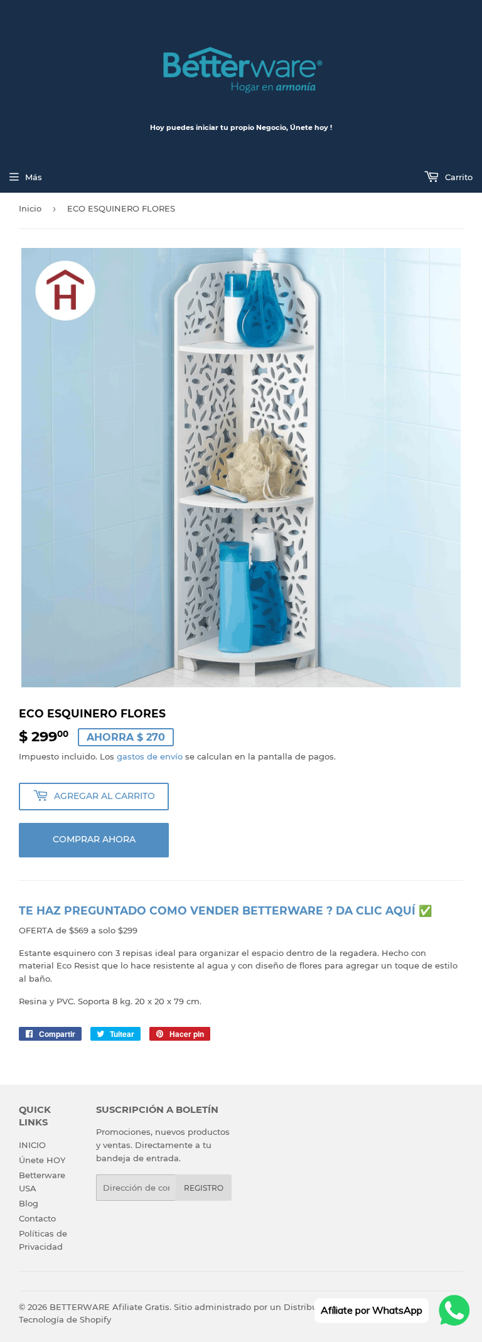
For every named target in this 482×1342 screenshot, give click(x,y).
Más (33, 177)
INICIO (32, 1145)
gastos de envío (150, 756)
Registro (203, 1188)
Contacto (37, 1218)
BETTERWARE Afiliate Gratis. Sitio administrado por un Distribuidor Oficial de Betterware (238, 1307)
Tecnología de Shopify (65, 1319)
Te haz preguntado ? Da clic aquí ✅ (225, 910)
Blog (28, 1203)
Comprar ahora (94, 839)
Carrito (457, 177)
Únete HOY (42, 1160)
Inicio (30, 208)
